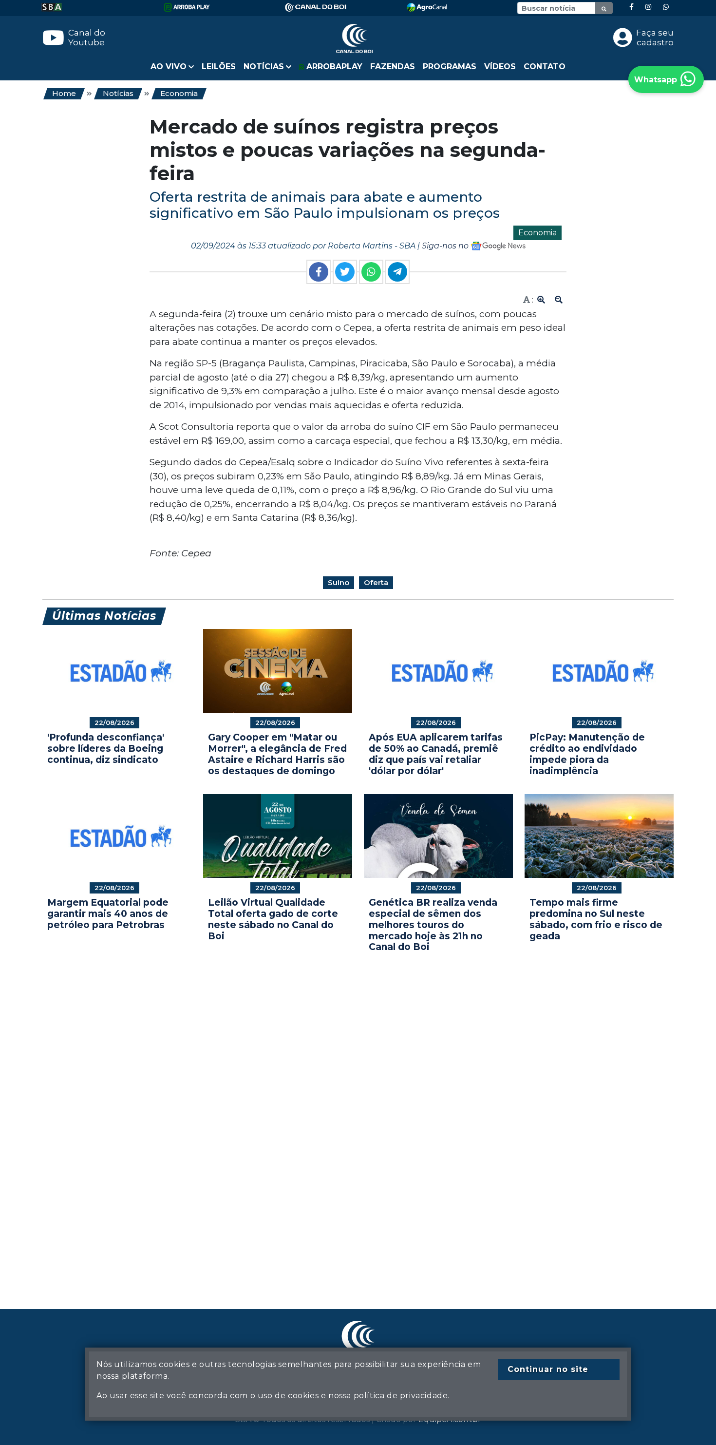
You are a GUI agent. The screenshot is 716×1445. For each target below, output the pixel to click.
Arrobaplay (333, 66)
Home (64, 93)
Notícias (118, 93)
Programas (449, 66)
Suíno (338, 582)
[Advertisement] (334, 1116)
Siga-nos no (446, 245)
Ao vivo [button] (169, 66)
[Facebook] (631, 7)
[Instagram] (648, 7)
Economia (179, 93)
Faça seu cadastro (655, 37)
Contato (544, 66)
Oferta (376, 582)
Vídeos (500, 66)
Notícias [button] (264, 66)
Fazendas (392, 66)
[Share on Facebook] (318, 272)
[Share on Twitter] (345, 272)
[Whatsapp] (666, 7)
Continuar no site (548, 1369)
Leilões (219, 66)
